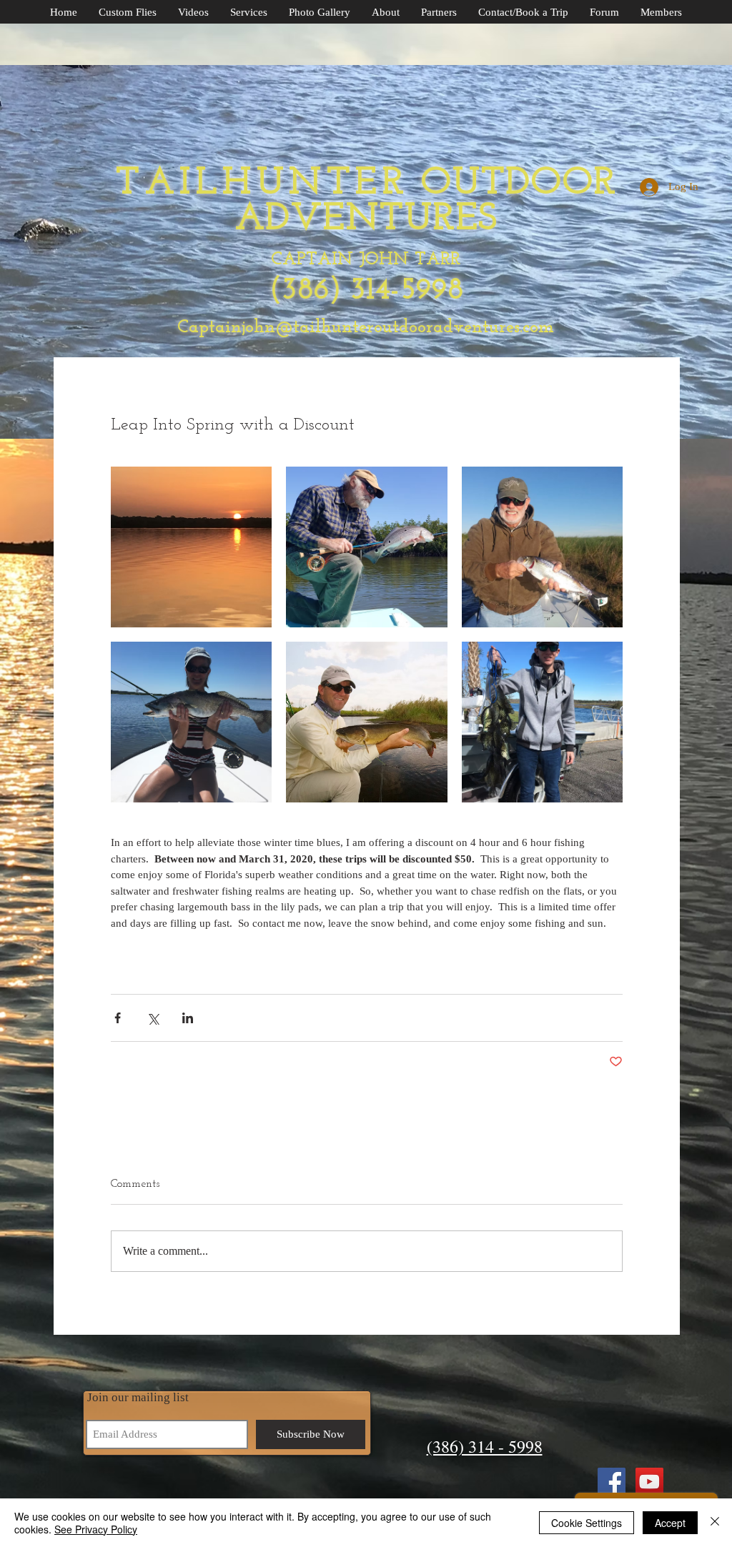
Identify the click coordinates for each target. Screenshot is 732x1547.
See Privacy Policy (95, 1529)
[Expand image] (191, 547)
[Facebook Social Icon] (611, 1482)
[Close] (714, 1523)
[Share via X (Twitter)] (152, 1018)
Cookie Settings (586, 1523)
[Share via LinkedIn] (187, 1018)
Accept (670, 1523)
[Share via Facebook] (117, 1018)
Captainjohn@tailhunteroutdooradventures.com (365, 328)
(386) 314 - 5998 (485, 1446)
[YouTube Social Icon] (649, 1482)
